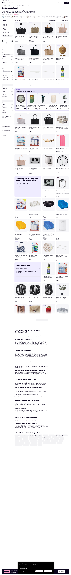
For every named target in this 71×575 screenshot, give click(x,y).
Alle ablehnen (39, 571)
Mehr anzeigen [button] (42, 320)
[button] (61, 3)
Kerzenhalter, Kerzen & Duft (19, 372)
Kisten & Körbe (5, 24)
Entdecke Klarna (11, 2)
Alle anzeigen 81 (4, 96)
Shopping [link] (6, 5)
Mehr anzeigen (33, 12)
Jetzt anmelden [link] (61, 571)
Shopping (17, 2)
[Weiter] (68, 17)
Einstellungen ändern (24, 571)
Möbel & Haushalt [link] (12, 5)
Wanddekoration (5, 29)
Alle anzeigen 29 (4, 112)
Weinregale (25, 380)
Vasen (4, 28)
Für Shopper (4, 0)
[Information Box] (20, 20)
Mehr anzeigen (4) (6, 32)
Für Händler (8, 0)
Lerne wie (18, 14)
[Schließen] (53, 563)
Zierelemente (5, 25)
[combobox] (54, 20)
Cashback (29, 404)
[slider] (2, 41)
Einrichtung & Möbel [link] (19, 5)
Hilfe (23, 2)
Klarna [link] (3, 5)
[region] (36, 568)
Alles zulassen (48, 571)
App (20, 2)
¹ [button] (31, 41)
